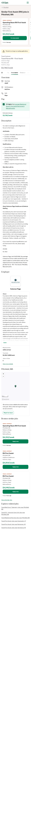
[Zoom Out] (3, 376)
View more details (8, 364)
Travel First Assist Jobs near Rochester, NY (13, 524)
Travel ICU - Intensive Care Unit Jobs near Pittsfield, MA (13, 513)
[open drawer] (28, 2)
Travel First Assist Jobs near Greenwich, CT (13, 521)
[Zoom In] (3, 374)
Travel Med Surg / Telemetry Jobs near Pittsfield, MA (15, 508)
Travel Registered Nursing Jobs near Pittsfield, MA (15, 518)
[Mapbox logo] (5, 399)
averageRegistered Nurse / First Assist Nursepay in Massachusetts (16, 106)
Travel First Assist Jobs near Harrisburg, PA (13, 528)
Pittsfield (5, 7)
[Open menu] (2, 72)
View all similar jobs (6, 500)
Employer (23, 72)
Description (14, 72)
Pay (8, 72)
